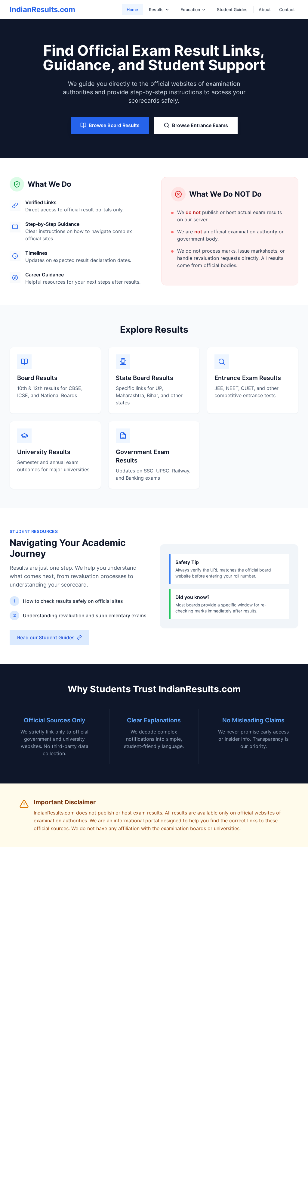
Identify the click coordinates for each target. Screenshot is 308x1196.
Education (190, 9)
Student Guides (232, 9)
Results (156, 9)
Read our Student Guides (46, 637)
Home (132, 9)
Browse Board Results (114, 125)
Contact (287, 9)
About (265, 9)
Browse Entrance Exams (200, 125)
